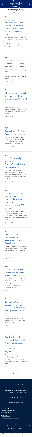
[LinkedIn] (9, 384)
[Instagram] (23, 384)
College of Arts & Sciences (16, 402)
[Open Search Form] (29, 4)
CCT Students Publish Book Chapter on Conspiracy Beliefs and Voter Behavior (16, 272)
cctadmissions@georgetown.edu (11, 418)
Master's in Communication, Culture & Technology (16, 4)
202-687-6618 (6, 416)
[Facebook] (13, 384)
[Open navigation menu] (2, 4)
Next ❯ (15, 374)
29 (10, 374)
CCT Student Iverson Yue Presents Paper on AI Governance (16, 131)
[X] (18, 384)
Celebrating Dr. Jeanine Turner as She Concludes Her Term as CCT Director (15, 63)
